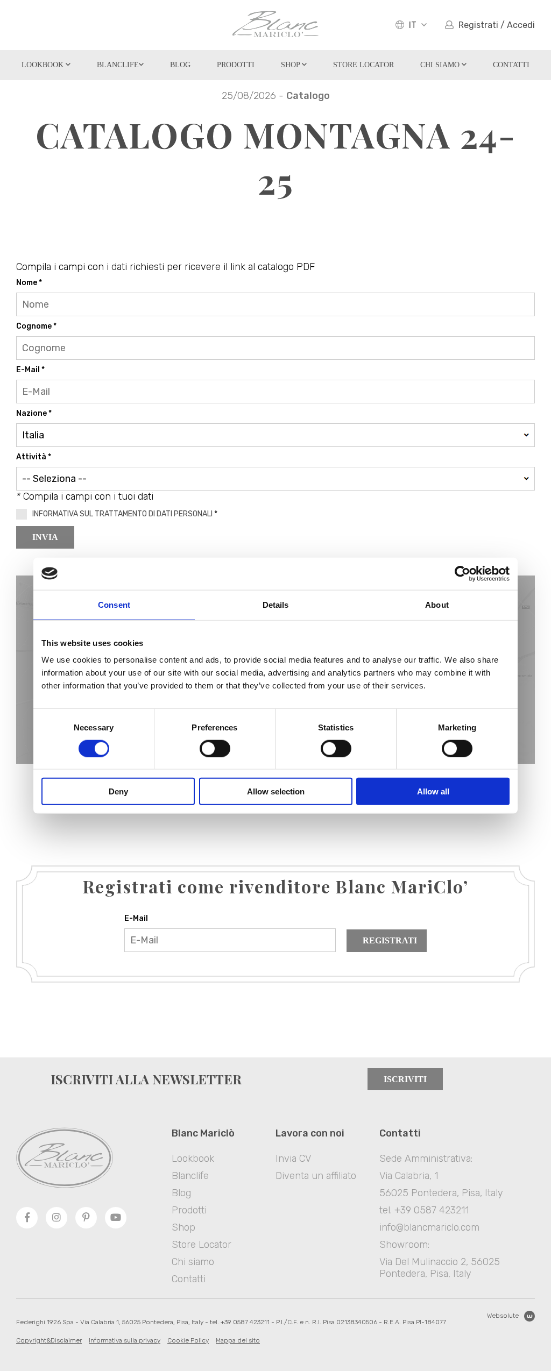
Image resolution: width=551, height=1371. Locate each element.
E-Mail (136, 918)
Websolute (503, 1315)
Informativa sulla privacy (124, 1340)
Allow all (433, 791)
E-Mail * (30, 369)
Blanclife (118, 65)
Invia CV (293, 1158)
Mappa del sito (238, 1340)
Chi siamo (441, 65)
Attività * (33, 456)
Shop (291, 65)
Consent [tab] (114, 604)
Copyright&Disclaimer (49, 1340)
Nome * (29, 282)
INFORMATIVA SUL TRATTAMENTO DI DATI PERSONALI (122, 513)
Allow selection (276, 791)
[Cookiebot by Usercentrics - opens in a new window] (462, 573)
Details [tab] (276, 604)
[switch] (215, 748)
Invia (45, 537)
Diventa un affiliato (316, 1176)
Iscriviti (405, 1079)
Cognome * (36, 326)
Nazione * (34, 413)
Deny (118, 791)
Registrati (390, 940)
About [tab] (437, 604)
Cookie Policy (188, 1340)
